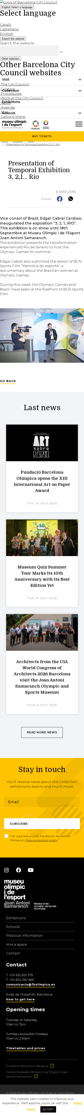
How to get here (20, 999)
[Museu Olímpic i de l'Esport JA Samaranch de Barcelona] (46, 128)
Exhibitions (16, 918)
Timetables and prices (25, 1048)
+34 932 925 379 (21, 975)
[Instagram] (6, 870)
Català (5, 25)
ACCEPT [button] (48, 1109)
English (17, 7)
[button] (60, 199)
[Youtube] (30, 870)
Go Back (8, 381)
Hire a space (16, 944)
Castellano (9, 29)
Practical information (24, 935)
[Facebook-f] (18, 870)
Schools (13, 927)
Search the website (17, 43)
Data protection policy (41, 840)
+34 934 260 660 (21, 980)
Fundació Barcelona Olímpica (27, 1066)
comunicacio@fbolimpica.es (30, 984)
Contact (13, 953)
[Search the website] (61, 52)
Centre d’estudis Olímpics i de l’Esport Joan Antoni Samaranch (36, 1074)
